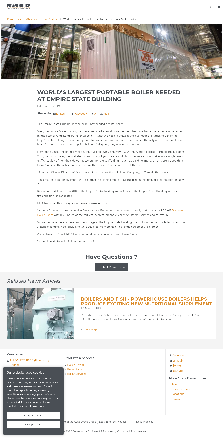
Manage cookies (144, 421)
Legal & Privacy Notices (112, 421)
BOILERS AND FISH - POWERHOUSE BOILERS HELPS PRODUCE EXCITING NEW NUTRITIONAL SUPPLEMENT (146, 301)
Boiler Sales (74, 369)
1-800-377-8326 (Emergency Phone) (29, 362)
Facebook (80, 114)
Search (212, 7)
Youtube (178, 371)
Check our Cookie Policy (32, 406)
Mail (106, 114)
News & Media (50, 19)
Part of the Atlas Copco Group (78, 421)
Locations (178, 394)
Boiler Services (76, 374)
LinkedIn (61, 114)
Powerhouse (14, 19)
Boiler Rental (75, 365)
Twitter (177, 366)
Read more (90, 330)
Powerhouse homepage (18, 7)
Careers (177, 399)
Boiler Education (182, 389)
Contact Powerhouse (111, 267)
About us (31, 19)
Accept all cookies (33, 415)
